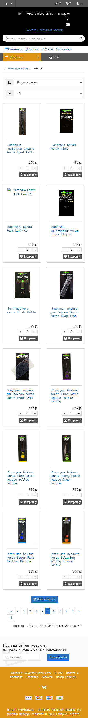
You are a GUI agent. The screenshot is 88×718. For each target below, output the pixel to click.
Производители (18, 68)
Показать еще (46, 599)
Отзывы (65, 49)
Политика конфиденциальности (30, 673)
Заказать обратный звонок (44, 30)
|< (10, 611)
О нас (59, 673)
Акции (33, 49)
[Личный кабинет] (79, 3)
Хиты (49, 49)
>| (10, 617)
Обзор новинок (66, 677)
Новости (47, 677)
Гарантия (32, 677)
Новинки (15, 49)
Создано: (67, 714)
